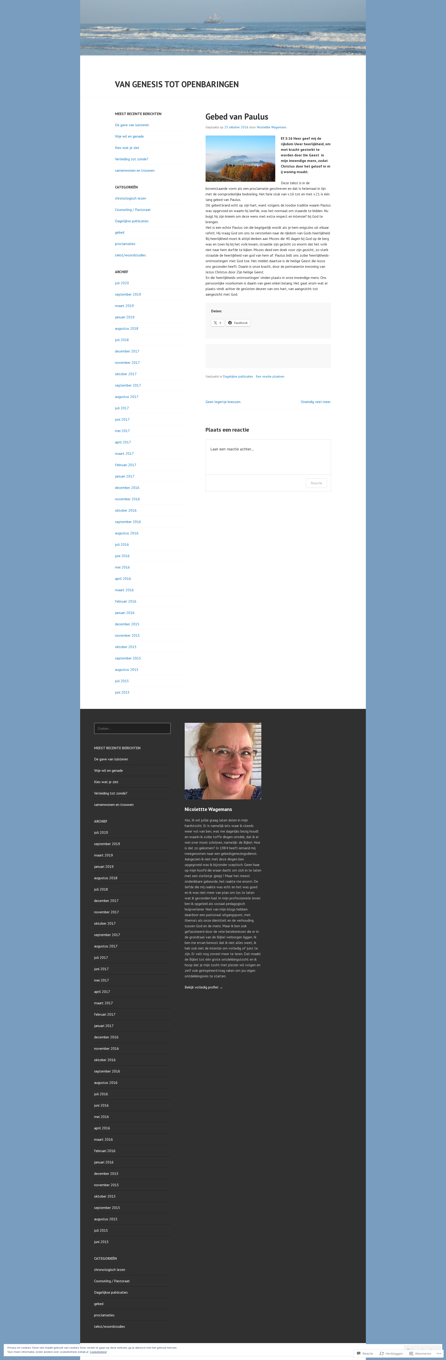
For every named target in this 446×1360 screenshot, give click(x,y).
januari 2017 (124, 476)
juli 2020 (122, 283)
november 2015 (127, 635)
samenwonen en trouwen (134, 170)
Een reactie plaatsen (270, 376)
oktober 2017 (126, 373)
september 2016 (128, 521)
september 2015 (128, 658)
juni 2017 (122, 419)
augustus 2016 (126, 533)
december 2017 (127, 351)
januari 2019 (124, 317)
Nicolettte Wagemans (271, 127)
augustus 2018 (126, 328)
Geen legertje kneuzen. (223, 401)
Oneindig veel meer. (316, 401)
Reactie (316, 483)
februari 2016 (125, 601)
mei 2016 (122, 567)
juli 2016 (122, 544)
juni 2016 (122, 555)
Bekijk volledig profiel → (204, 987)
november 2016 (127, 499)
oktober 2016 (126, 510)
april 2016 (123, 578)
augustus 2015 (126, 669)
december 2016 (127, 487)
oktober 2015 (126, 646)
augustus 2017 (126, 396)
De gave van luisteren (132, 125)
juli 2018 (122, 339)
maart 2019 (124, 305)
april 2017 (123, 442)
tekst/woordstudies (130, 255)
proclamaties (125, 243)
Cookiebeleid (98, 1352)
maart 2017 (124, 453)
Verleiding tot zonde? (131, 159)
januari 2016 (124, 612)
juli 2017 (122, 408)
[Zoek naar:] (132, 728)
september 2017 (128, 385)
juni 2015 (122, 692)
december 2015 (127, 624)
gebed (119, 232)
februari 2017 (125, 464)
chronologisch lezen (130, 198)
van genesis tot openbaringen (177, 84)
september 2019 (128, 294)
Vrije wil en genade (129, 136)
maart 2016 (124, 590)
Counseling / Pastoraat (133, 209)
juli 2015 (122, 680)
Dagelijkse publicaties (238, 376)
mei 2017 (122, 430)
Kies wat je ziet (127, 147)
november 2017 (127, 362)
